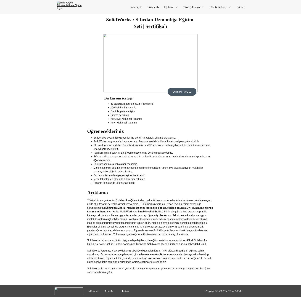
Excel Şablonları (191, 7)
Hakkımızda (153, 7)
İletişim (240, 7)
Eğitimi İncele (182, 92)
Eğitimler (168, 7)
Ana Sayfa (136, 7)
